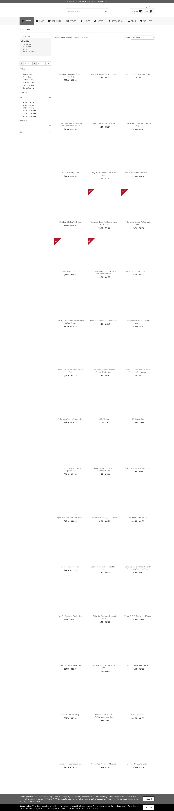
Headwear (27, 44)
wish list (73, 87)
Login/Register (149, 7)
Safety (25, 49)
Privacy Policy (92, 808)
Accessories (27, 46)
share (83, 87)
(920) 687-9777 (101, 1)
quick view (61, 87)
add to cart (71, 69)
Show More (23, 92)
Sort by (127, 37)
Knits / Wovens (29, 51)
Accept (149, 799)
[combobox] (142, 38)
